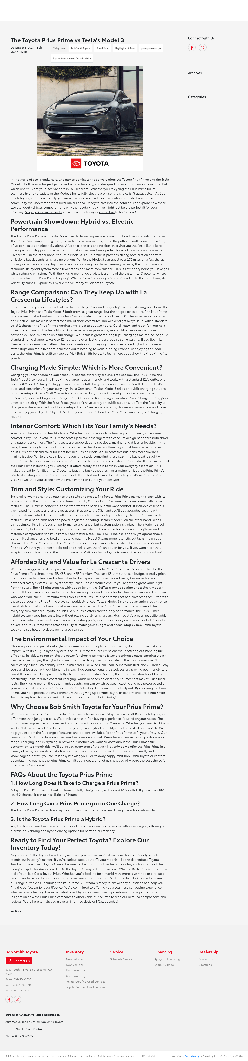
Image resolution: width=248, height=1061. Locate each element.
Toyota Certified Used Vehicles (85, 981)
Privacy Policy (33, 1055)
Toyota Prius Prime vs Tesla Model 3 (72, 58)
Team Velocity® (193, 1056)
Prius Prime (102, 48)
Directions (205, 964)
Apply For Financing (167, 959)
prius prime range (151, 48)
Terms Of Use (48, 1055)
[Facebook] (192, 47)
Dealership (208, 951)
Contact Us (21, 960)
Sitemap (62, 1055)
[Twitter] (203, 47)
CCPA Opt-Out (147, 1055)
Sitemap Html (75, 1055)
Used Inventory (76, 970)
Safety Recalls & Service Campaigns (117, 1055)
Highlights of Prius (125, 48)
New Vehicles (75, 959)
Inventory (75, 951)
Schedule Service (121, 959)
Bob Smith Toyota (80, 48)
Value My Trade (164, 964)
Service (116, 951)
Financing (163, 951)
